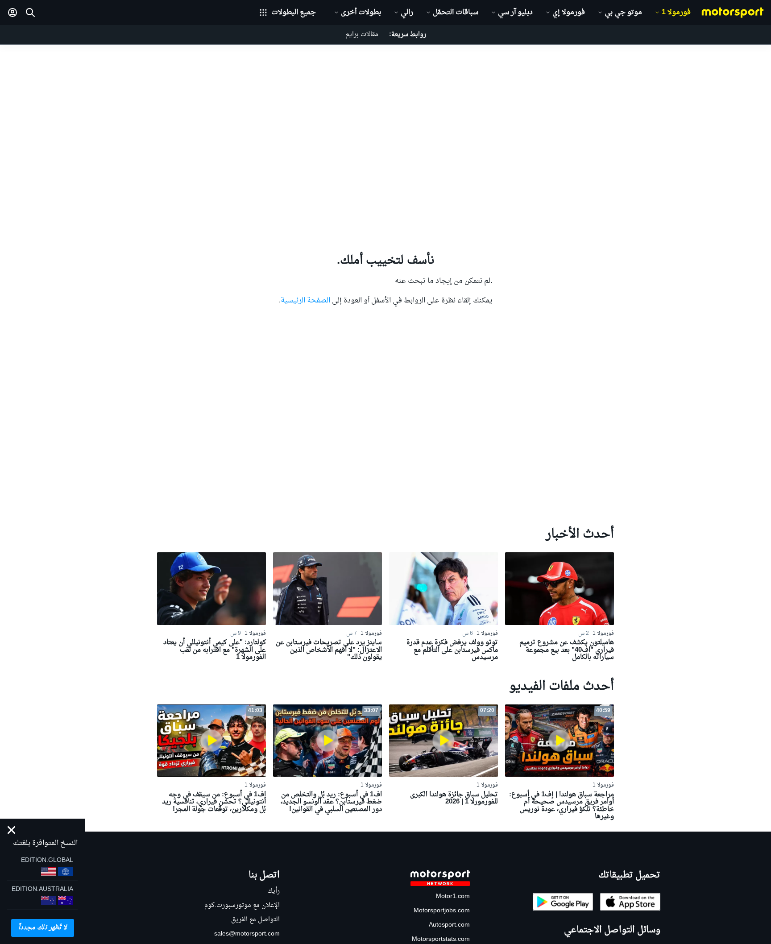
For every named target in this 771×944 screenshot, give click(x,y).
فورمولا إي (568, 12)
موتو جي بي (623, 12)
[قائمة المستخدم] (12, 12)
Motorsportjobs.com (442, 911)
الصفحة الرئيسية (305, 300)
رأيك (273, 891)
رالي (407, 12)
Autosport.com (449, 925)
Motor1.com (453, 896)
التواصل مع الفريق (255, 920)
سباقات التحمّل (455, 12)
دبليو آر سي (515, 12)
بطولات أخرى (361, 12)
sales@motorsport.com (247, 934)
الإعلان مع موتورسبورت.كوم (242, 905)
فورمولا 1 (676, 12)
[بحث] (30, 12)
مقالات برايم (361, 35)
